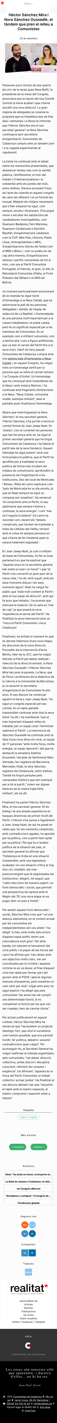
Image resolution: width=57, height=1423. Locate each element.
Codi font (30, 1410)
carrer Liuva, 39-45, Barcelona (31, 1400)
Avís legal (45, 1407)
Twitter (16, 1321)
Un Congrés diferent (28, 1188)
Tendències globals (28, 1202)
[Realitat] (29, 1293)
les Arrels (28, 1314)
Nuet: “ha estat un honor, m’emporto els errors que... (29, 1174)
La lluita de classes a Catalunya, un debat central (29, 1181)
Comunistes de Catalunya (27, 1396)
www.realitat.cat (29, 1300)
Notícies (28, 1307)
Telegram (40, 1321)
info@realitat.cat (43, 1403)
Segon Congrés (28, 1117)
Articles (28, 1304)
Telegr (32, 1225)
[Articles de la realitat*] (2, 3)
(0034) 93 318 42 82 (18, 1403)
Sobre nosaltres (28, 1318)
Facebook (27, 1321)
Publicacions (29, 1311)
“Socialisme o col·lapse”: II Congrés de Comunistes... (29, 1195)
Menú (27, 3)
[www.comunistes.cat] (28, 1345)
